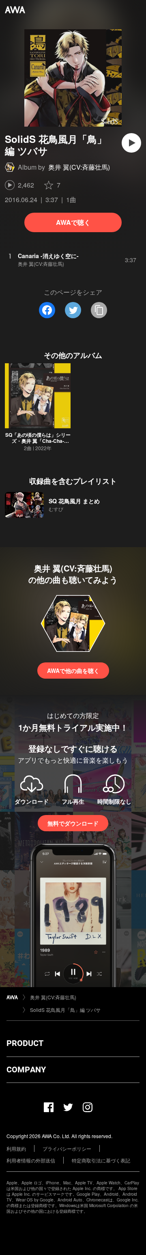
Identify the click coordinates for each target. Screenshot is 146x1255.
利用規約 (16, 1148)
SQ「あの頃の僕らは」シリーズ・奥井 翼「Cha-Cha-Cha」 (38, 441)
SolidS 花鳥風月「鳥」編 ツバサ (65, 1009)
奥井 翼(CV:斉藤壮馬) (79, 167)
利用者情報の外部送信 (30, 1160)
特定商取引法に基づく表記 (101, 1160)
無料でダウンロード (73, 823)
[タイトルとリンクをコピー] (99, 310)
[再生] (131, 143)
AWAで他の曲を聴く (73, 670)
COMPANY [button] (26, 1069)
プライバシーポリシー (67, 1148)
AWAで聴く (73, 222)
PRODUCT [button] (24, 1043)
